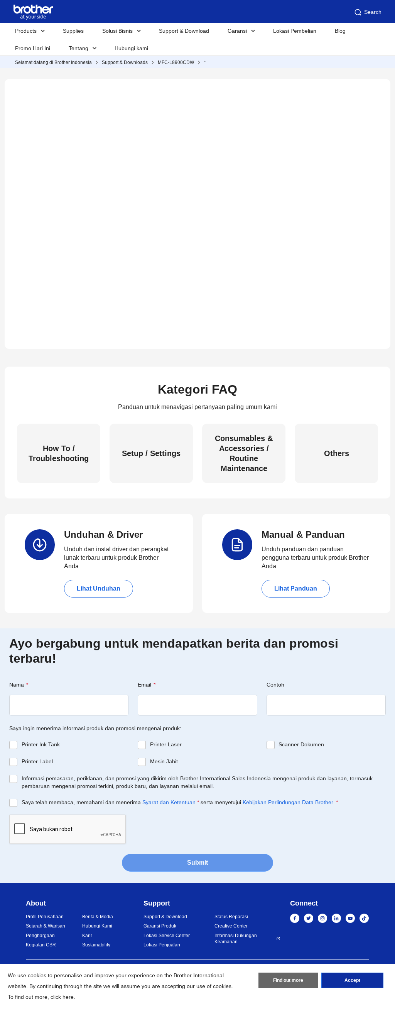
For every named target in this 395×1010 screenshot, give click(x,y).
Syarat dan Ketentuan (169, 802)
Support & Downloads (125, 62)
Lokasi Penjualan (161, 945)
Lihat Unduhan (98, 588)
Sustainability (96, 945)
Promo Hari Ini (32, 48)
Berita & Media (97, 916)
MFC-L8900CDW (176, 62)
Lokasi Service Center (166, 935)
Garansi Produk (159, 926)
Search (372, 12)
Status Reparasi (231, 916)
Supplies (73, 31)
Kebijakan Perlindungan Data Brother (288, 802)
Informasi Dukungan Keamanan (235, 939)
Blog (340, 31)
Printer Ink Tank (41, 744)
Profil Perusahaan (45, 916)
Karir (87, 935)
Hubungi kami (131, 48)
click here (62, 997)
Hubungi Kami (97, 926)
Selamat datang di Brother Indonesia (53, 62)
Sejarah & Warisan (45, 926)
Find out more (288, 980)
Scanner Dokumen (301, 744)
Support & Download (184, 31)
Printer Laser (166, 744)
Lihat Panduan (295, 588)
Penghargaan (40, 935)
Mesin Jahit (164, 761)
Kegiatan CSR (41, 945)
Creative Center (231, 926)
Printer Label (37, 761)
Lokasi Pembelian (294, 31)
